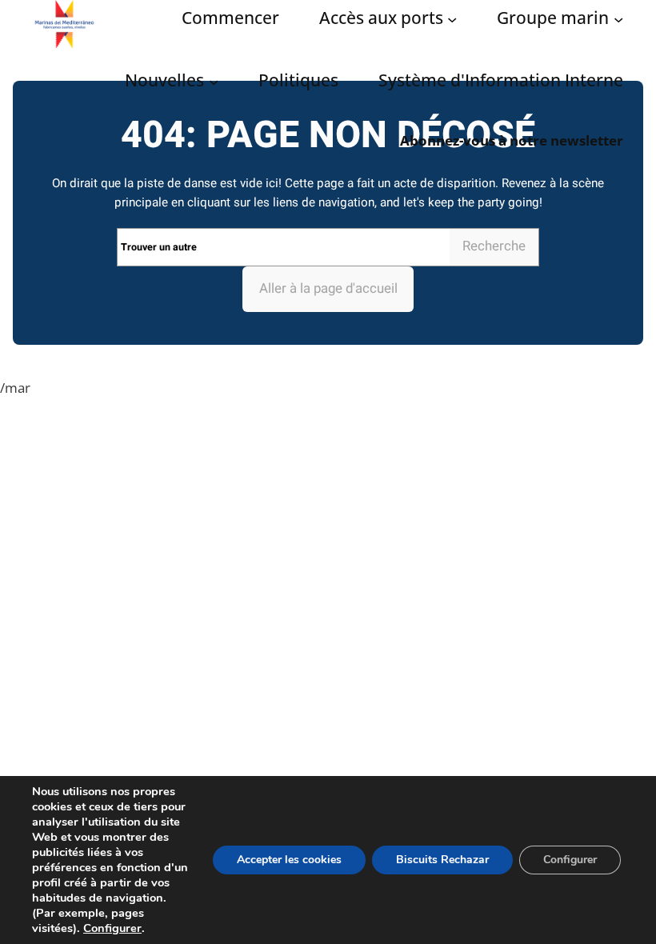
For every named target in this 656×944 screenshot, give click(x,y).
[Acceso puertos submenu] (452, 19)
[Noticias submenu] (213, 81)
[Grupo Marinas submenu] (618, 19)
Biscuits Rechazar (442, 859)
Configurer (112, 928)
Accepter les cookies (289, 859)
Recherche (494, 246)
